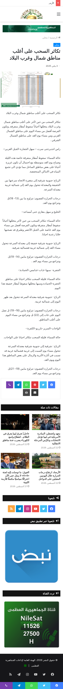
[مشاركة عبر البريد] (34, 392)
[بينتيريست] (34, 384)
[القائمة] (58, 15)
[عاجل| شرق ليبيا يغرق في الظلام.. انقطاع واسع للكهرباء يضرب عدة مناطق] (15, 422)
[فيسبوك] (51, 384)
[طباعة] (26, 392)
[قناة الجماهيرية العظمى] (31, 14)
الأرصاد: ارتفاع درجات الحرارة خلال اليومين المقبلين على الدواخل (49, 475)
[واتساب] (26, 384)
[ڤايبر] (9, 384)
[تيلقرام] (18, 384)
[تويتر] (43, 384)
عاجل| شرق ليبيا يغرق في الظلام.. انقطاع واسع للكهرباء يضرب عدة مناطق (15, 437)
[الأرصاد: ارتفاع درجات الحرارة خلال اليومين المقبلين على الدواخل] (46, 461)
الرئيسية (54, 37)
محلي (45, 37)
